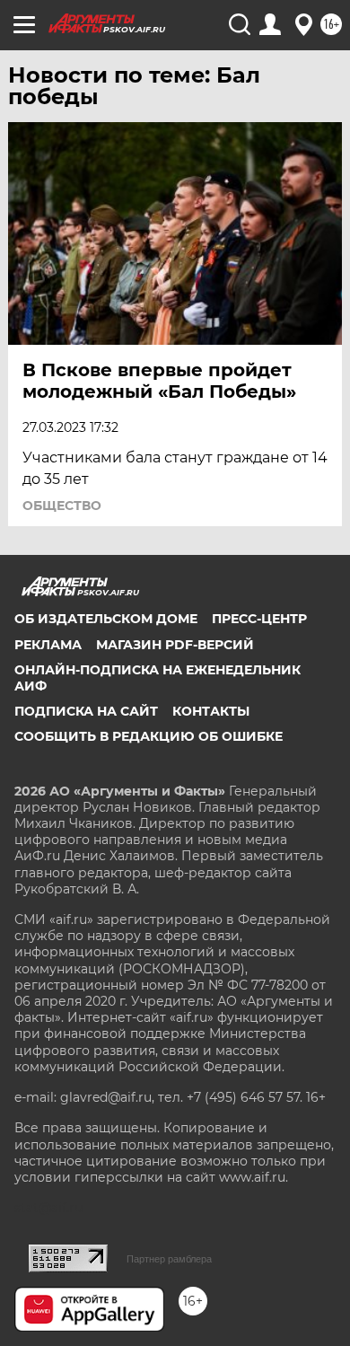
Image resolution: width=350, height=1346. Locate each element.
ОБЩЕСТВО (61, 505)
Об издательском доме (105, 619)
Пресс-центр (259, 619)
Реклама (48, 645)
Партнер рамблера (169, 1259)
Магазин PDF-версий (175, 645)
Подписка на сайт (86, 711)
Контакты (210, 711)
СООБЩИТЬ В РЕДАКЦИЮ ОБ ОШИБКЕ (148, 736)
